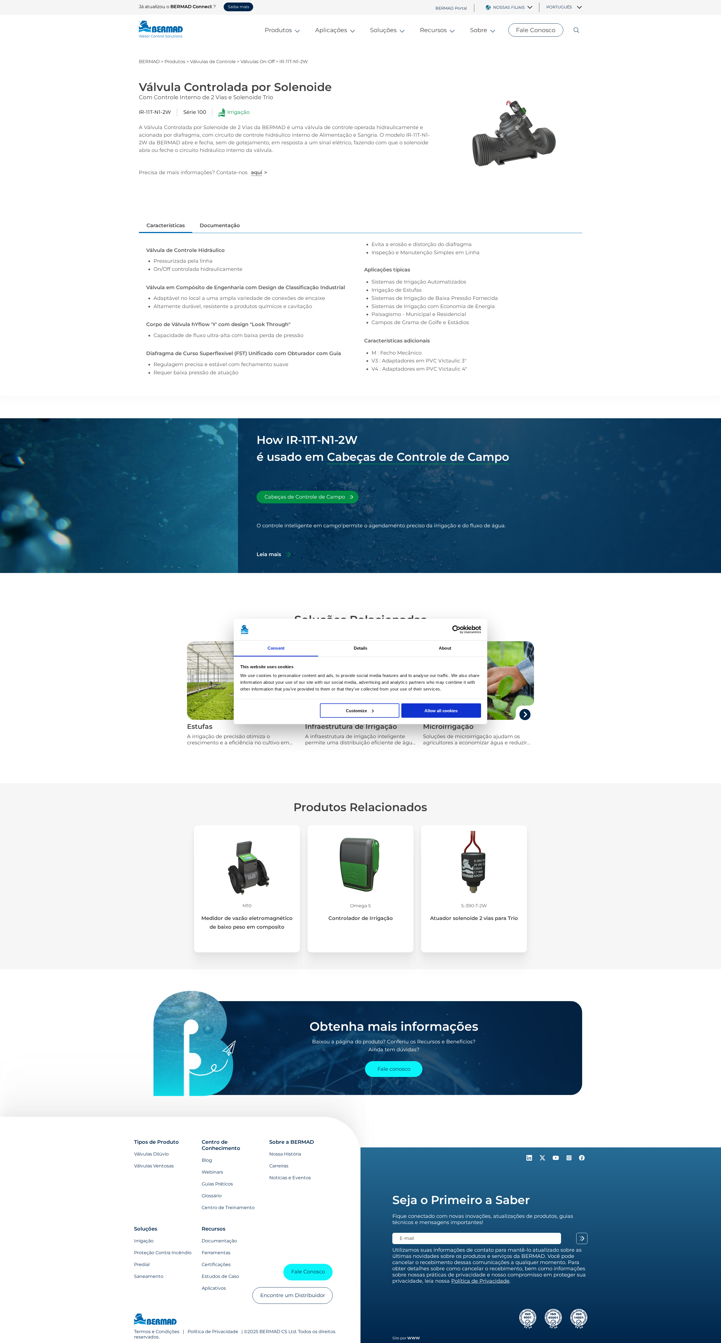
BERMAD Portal (451, 7)
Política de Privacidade (213, 1331)
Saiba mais (238, 6)
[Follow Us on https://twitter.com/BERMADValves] (543, 1159)
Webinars (212, 1172)
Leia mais (269, 554)
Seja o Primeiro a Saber (461, 1200)
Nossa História (285, 1154)
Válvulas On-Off (258, 61)
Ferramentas (216, 1252)
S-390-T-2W (474, 905)
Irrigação (143, 1241)
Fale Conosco (535, 30)
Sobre (478, 30)
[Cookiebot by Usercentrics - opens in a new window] (456, 629)
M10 (247, 905)
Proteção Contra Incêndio (163, 1252)
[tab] (307, 497)
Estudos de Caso (220, 1276)
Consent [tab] (276, 648)
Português (559, 7)
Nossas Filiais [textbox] (509, 7)
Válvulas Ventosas (154, 1166)
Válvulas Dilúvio (151, 1154)
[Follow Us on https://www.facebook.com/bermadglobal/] (582, 1159)
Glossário (212, 1195)
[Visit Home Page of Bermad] (155, 1319)
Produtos (278, 30)
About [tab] (445, 648)
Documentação (219, 1241)
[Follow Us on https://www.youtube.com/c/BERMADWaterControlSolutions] (556, 1159)
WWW (413, 1338)
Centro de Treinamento (228, 1207)
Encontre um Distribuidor (292, 1295)
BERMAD (149, 61)
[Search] (572, 30)
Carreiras (278, 1166)
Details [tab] (361, 648)
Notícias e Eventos (290, 1177)
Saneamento (148, 1276)
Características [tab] (165, 225)
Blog (207, 1160)
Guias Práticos (217, 1184)
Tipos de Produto (156, 1142)
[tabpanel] (402, 540)
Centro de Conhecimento (221, 1145)
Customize (356, 710)
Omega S (360, 905)
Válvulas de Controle (213, 61)
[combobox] (513, 7)
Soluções (383, 30)
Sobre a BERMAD (291, 1142)
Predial (142, 1264)
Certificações (216, 1264)
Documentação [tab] (220, 225)
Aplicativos (214, 1288)
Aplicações (331, 30)
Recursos (433, 30)
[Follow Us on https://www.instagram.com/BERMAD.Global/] (569, 1159)
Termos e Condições (156, 1331)
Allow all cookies (441, 710)
